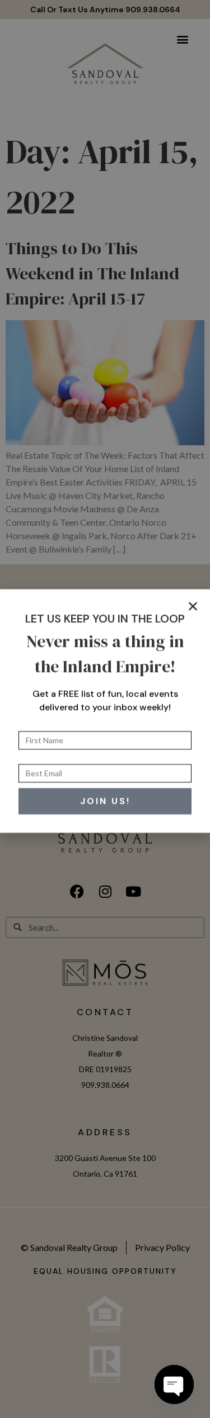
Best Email (38, 757)
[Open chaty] (174, 1384)
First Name (40, 724)
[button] (193, 604)
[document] (105, 709)
